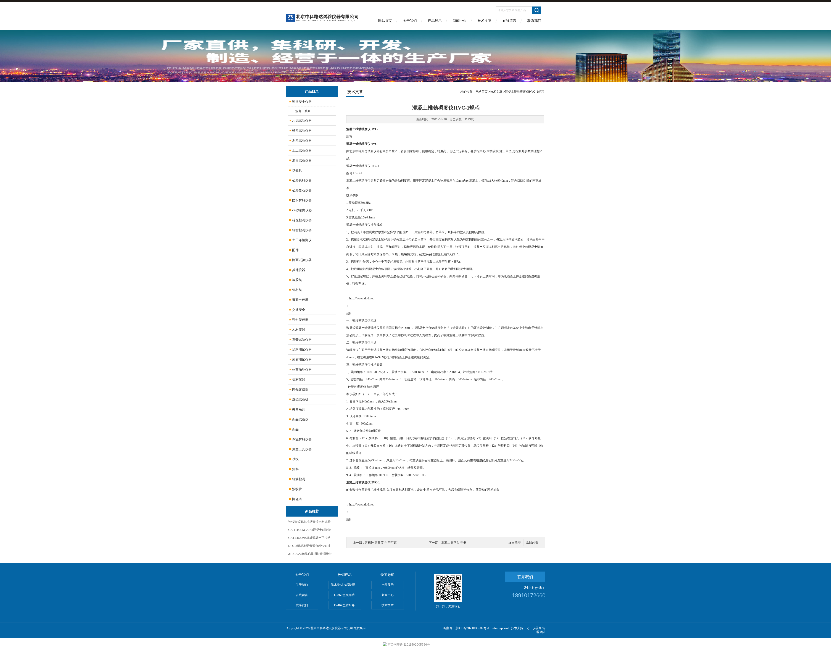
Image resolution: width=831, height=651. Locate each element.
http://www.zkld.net (361, 298)
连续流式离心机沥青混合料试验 (309, 521)
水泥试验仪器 (302, 120)
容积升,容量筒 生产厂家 (381, 542)
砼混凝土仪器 (302, 101)
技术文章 (484, 21)
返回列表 (532, 542)
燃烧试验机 (300, 399)
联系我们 (534, 21)
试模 (295, 459)
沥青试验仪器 (302, 160)
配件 (295, 250)
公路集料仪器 (302, 180)
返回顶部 (515, 542)
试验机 (297, 170)
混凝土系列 (303, 111)
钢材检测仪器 (302, 230)
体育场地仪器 (302, 369)
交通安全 (298, 310)
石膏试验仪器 (302, 339)
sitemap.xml (500, 628)
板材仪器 (298, 379)
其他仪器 (298, 270)
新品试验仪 (300, 419)
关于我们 (410, 21)
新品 (295, 429)
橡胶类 (297, 280)
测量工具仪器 (302, 449)
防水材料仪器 (302, 200)
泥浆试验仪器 (302, 140)
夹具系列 (298, 409)
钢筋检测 (298, 479)
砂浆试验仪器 (302, 130)
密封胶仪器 (300, 319)
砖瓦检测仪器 (302, 220)
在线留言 (509, 21)
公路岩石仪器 (302, 190)
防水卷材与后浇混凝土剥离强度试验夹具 (346, 584)
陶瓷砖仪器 (300, 389)
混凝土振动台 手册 (453, 542)
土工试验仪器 (302, 150)
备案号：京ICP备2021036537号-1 (466, 628)
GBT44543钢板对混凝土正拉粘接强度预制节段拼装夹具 (312, 538)
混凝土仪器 (300, 300)
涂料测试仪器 (302, 349)
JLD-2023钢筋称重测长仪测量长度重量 (312, 554)
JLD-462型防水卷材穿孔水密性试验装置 (346, 605)
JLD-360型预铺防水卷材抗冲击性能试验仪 (346, 595)
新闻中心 (460, 21)
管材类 (297, 290)
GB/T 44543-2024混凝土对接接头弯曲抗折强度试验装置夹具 (312, 529)
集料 (295, 469)
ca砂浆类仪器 (302, 210)
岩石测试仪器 (302, 359)
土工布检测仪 (302, 240)
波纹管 (297, 489)
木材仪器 (298, 329)
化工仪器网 (533, 628)
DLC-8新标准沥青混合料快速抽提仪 (312, 546)
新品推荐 (312, 511)
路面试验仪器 (302, 260)
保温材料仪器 (302, 439)
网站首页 (385, 21)
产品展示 (435, 21)
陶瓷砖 (297, 499)
